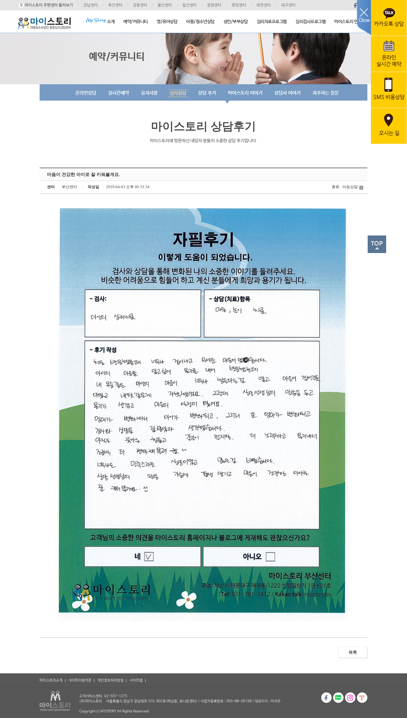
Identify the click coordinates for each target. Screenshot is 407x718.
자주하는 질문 (326, 93)
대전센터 (264, 5)
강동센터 (140, 5)
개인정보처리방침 (110, 680)
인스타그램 (350, 697)
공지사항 (149, 93)
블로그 (338, 697)
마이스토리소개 (51, 680)
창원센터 (214, 5)
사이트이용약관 (80, 680)
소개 (110, 21)
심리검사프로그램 (310, 21)
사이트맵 (136, 680)
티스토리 (362, 697)
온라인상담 (85, 93)
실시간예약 (118, 93)
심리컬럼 (178, 93)
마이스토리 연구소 (349, 21)
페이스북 (355, 5)
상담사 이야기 (287, 93)
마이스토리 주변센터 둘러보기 (49, 5)
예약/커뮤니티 (135, 21)
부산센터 (115, 5)
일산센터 (189, 5)
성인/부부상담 (235, 21)
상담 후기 (207, 93)
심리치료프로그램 (272, 21)
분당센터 (239, 5)
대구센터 (288, 5)
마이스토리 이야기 (245, 93)
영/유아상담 (167, 21)
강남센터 (90, 5)
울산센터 (165, 5)
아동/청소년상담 (200, 21)
